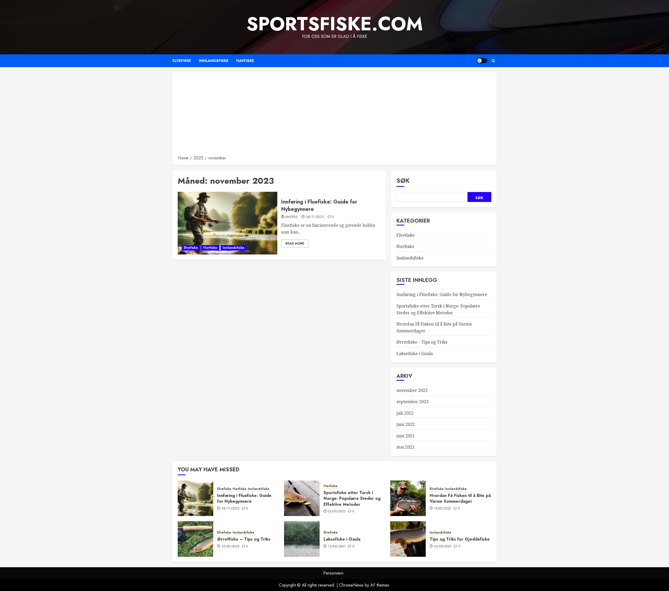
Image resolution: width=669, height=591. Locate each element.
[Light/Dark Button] (482, 60)
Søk (403, 180)
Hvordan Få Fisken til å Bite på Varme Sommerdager (460, 498)
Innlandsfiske (213, 60)
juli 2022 (404, 413)
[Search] (493, 61)
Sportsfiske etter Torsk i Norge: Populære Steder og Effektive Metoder (352, 498)
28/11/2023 (315, 217)
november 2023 (412, 390)
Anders (291, 217)
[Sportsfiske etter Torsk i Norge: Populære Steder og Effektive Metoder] (302, 498)
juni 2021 (405, 436)
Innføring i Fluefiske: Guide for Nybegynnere (319, 205)
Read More (294, 243)
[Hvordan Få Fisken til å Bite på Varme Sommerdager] (408, 498)
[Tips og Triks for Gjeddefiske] (408, 539)
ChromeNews (351, 585)
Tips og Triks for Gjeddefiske (460, 539)
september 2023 (412, 401)
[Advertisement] (334, 115)
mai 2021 (405, 447)
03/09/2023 (337, 511)
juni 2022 (405, 424)
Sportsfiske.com (334, 23)
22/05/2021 (443, 546)
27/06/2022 (231, 546)
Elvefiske (181, 60)
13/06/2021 (337, 546)
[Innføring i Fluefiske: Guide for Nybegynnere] (227, 223)
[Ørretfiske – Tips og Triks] (195, 539)
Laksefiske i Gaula (414, 353)
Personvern (333, 573)
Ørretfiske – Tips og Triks (421, 342)
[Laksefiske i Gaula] (302, 539)
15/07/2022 (442, 509)
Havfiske (245, 60)
